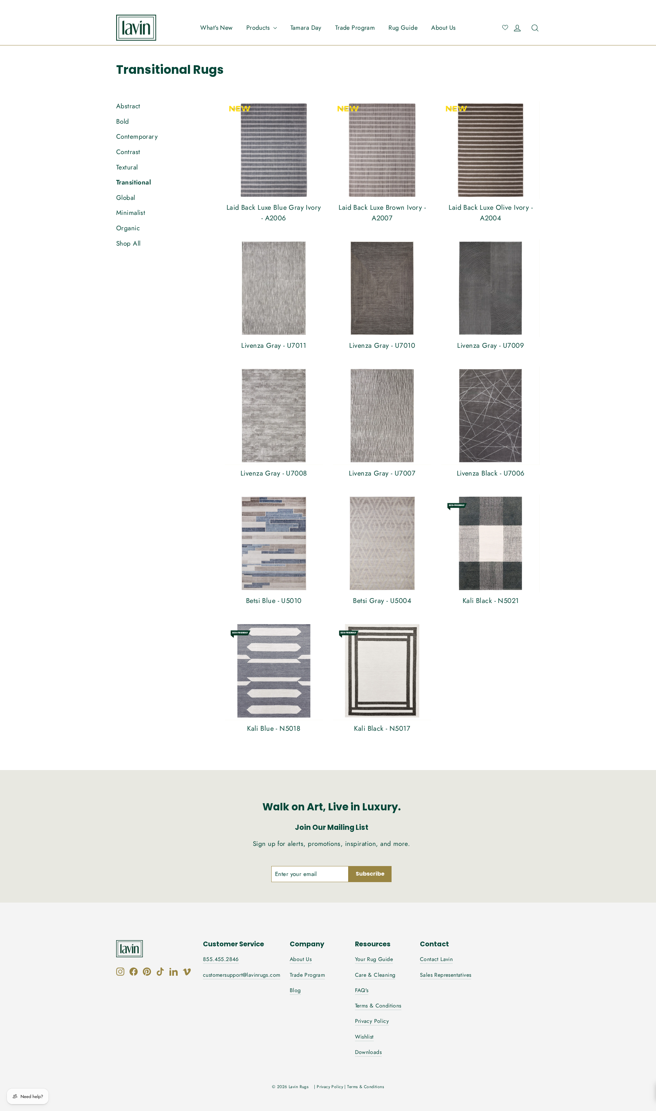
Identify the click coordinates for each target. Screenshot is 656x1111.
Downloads (368, 1052)
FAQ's (362, 990)
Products (259, 27)
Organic (128, 228)
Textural (127, 167)
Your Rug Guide (374, 959)
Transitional (133, 182)
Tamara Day (306, 27)
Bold (122, 121)
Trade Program (355, 27)
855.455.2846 (221, 959)
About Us (443, 27)
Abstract (128, 106)
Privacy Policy (372, 1021)
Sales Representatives (445, 975)
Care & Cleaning (375, 975)
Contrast (128, 151)
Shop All (128, 243)
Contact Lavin (436, 959)
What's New (216, 27)
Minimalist (130, 212)
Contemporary (137, 136)
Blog (295, 990)
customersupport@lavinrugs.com (241, 975)
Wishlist (364, 1037)
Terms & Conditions (378, 1006)
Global (125, 197)
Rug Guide (403, 27)
